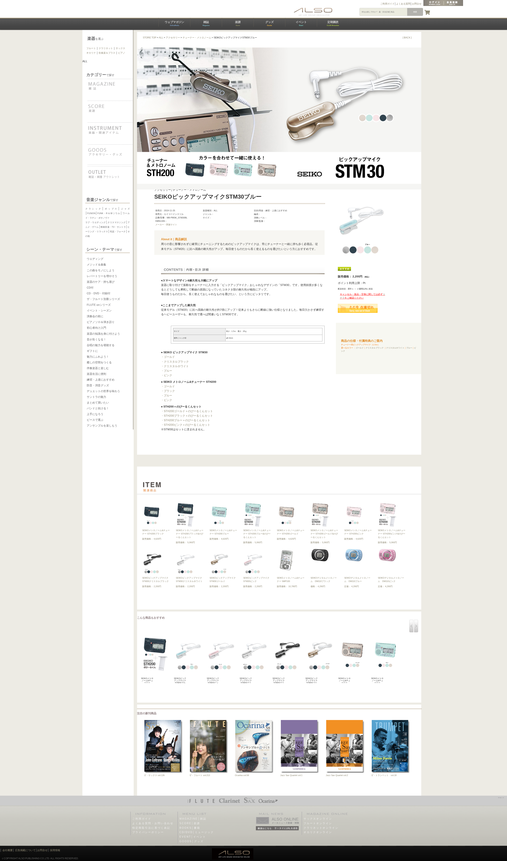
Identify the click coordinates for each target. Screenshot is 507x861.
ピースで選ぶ (95, 419)
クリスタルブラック (375, 348)
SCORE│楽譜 (189, 823)
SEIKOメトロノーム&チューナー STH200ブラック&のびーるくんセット (189, 533)
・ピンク (166, 375)
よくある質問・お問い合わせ (152, 823)
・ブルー (166, 370)
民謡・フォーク (118, 231)
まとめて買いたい (98, 402)
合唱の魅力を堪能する (100, 345)
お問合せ (416, 4)
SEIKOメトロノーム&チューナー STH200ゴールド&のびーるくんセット (324, 533)
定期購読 (333, 23)
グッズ (269, 23)
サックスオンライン (318, 818)
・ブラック (168, 390)
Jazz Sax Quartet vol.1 (291, 775)
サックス (120, 48)
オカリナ (91, 52)
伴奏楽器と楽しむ (98, 368)
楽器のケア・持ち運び (100, 281)
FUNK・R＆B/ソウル (108, 213)
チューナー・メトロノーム (197, 37)
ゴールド (360, 348)
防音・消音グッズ (98, 385)
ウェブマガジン (174, 23)
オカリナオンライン (318, 832)
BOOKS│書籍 (189, 827)
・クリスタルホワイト (175, 366)
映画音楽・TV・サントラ (113, 227)
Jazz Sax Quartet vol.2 (337, 775)
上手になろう (95, 414)
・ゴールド (168, 356)
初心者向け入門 (96, 327)
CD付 (90, 287)
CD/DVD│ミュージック (196, 832)
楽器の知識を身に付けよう (103, 333)
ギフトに (92, 350)
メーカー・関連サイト (166, 224)
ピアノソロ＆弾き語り (100, 322)
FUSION (91, 213)
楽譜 (238, 23)
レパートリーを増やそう (102, 276)
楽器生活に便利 (96, 373)
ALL (161, 37)
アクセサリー (173, 37)
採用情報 (55, 850)
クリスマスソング (117, 222)
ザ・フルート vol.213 (199, 775)
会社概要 (7, 850)
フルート (91, 48)
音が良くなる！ (96, 339)
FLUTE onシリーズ (99, 304)
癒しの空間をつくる (99, 362)
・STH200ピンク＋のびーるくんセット (185, 424)
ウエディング (95, 258)
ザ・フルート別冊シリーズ (103, 299)
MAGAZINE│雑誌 (192, 818)
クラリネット (106, 48)
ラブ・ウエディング (95, 222)
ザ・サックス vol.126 (154, 775)
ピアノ (121, 52)
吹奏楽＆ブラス (107, 52)
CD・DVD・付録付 (98, 293)
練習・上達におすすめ (100, 379)
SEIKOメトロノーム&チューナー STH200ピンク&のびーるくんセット (391, 533)
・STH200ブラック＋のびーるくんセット (187, 415)
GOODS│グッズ (191, 841)
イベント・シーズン (99, 310)
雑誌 (206, 23)
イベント (301, 23)
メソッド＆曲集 (96, 264)
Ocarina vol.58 (242, 775)
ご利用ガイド (387, 4)
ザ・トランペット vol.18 (383, 775)
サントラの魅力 (96, 396)
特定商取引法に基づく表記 (151, 827)
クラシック (93, 209)
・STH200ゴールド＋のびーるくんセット (187, 411)
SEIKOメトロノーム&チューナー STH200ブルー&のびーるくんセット (257, 533)
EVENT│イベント (192, 836)
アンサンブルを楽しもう (102, 425)
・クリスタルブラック (175, 361)
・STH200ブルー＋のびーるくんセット (185, 420)
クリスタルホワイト (395, 348)
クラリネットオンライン (321, 827)
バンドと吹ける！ (98, 408)
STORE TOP (149, 37)
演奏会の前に (95, 316)
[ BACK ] (407, 37)
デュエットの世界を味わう (103, 391)
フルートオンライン (318, 823)
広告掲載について (25, 850)
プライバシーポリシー (148, 832)
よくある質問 (403, 4)
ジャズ (125, 209)
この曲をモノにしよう (100, 270)
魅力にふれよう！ (98, 356)
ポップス (111, 209)
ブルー (409, 348)
